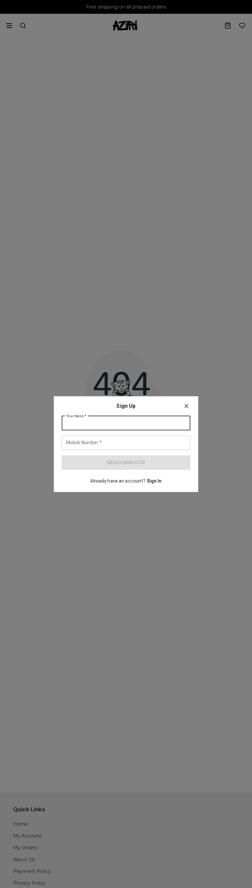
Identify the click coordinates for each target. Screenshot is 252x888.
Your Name (76, 416)
